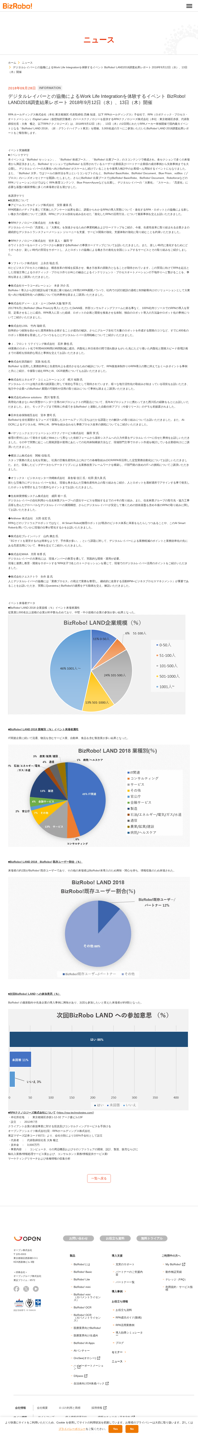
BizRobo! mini (82, 1286)
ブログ (120, 1342)
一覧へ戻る (99, 1178)
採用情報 (96, 1407)
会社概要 (42, 1407)
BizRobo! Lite (82, 1279)
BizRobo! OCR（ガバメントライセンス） (87, 1317)
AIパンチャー (82, 1350)
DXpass (78, 1375)
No (132, 1428)
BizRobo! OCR (82, 1307)
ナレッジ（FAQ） (176, 1279)
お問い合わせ (78, 1238)
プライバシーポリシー (72, 1428)
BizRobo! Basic (83, 1271)
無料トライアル (152, 1238)
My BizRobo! (173, 1264)
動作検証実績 (174, 1271)
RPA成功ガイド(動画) (129, 1317)
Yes (115, 1428)
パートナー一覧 (125, 1282)
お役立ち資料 (115, 1238)
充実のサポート (125, 1264)
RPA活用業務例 (125, 1325)
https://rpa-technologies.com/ (75, 1112)
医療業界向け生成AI (86, 1335)
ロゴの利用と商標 (69, 1407)
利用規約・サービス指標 (179, 1288)
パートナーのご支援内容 (129, 1273)
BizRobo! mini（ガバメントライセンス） (87, 1297)
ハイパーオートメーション (88, 1367)
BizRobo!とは (82, 1264)
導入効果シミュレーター (129, 1334)
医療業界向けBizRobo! (87, 1327)
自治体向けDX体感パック (89, 1383)
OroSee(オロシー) (85, 1358)
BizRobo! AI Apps (84, 1343)
